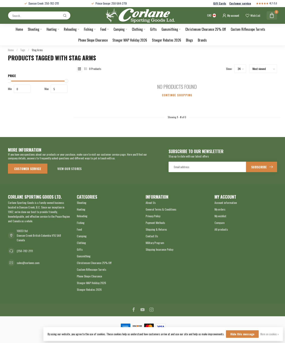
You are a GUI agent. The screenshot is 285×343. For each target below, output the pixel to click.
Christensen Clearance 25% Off (205, 29)
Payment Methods (155, 222)
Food (103, 29)
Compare (219, 222)
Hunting (52, 29)
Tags (22, 50)
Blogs (189, 40)
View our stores (69, 168)
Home (19, 29)
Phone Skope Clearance (93, 40)
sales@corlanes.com (28, 262)
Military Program (155, 242)
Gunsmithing (169, 29)
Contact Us (152, 236)
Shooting (33, 29)
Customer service (240, 3)
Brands (202, 40)
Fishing (88, 29)
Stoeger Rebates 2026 (166, 40)
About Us (151, 202)
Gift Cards (219, 3)
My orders (219, 209)
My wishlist (220, 216)
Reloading (70, 29)
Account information (225, 202)
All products (221, 229)
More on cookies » (269, 334)
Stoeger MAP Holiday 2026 (129, 40)
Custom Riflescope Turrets (248, 29)
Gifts (153, 29)
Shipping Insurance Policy (159, 249)
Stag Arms (37, 50)
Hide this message (242, 334)
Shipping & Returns (156, 229)
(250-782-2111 (25, 251)
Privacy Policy (153, 216)
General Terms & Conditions (161, 209)
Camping (119, 29)
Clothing (137, 29)
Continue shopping (177, 95)
